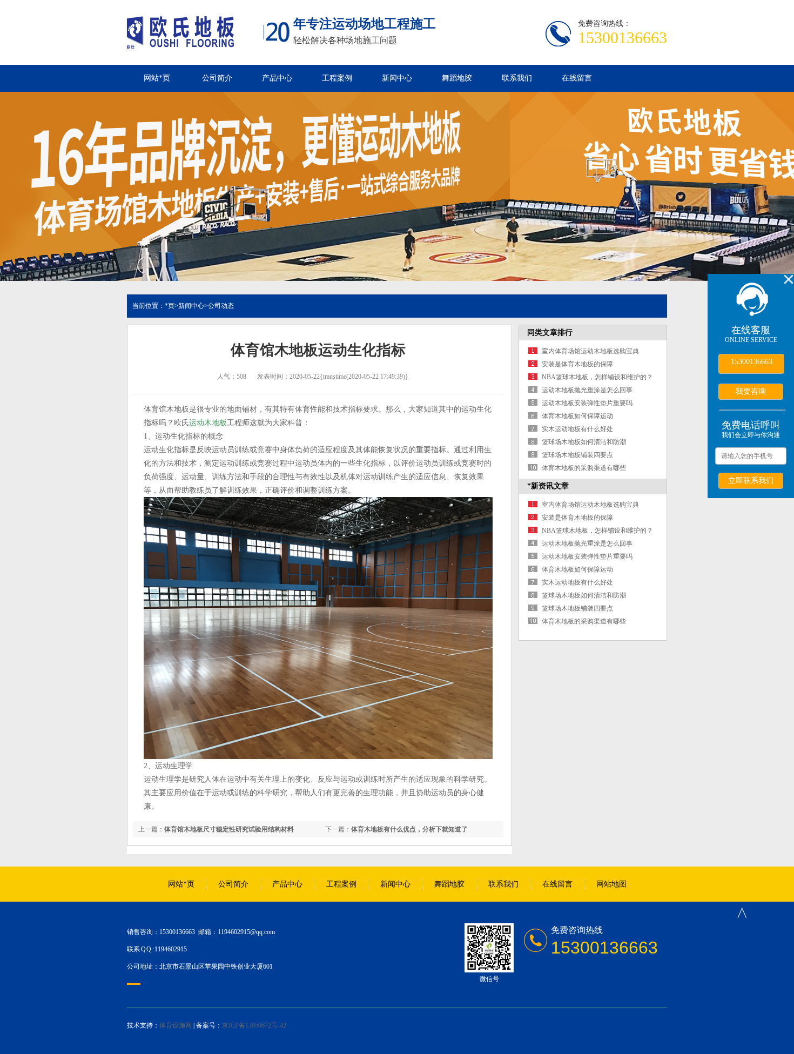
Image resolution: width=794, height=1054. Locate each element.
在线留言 (577, 78)
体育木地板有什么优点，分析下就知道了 (409, 829)
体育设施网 (175, 1025)
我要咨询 (751, 391)
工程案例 (337, 78)
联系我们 (517, 78)
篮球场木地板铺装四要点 (577, 455)
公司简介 (217, 78)
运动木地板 (208, 423)
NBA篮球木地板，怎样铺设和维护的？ (597, 377)
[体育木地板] (180, 42)
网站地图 (611, 884)
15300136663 (751, 362)
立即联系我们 (750, 480)
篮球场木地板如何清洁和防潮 (584, 442)
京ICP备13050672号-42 (254, 1025)
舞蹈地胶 (457, 78)
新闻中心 (397, 78)
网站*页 (157, 78)
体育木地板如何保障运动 (577, 416)
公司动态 (221, 306)
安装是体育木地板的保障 (577, 364)
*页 (169, 306)
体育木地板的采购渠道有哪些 (584, 468)
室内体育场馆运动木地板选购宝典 (590, 351)
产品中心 (277, 78)
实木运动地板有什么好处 (577, 429)
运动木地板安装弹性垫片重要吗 (587, 403)
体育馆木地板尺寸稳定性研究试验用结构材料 (229, 829)
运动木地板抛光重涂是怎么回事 (587, 390)
